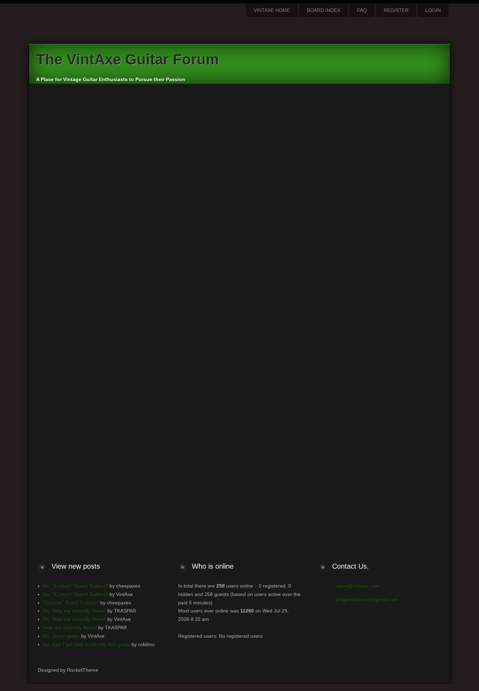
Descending (361, 378)
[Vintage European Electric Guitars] (327, 261)
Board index (161, 467)
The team (331, 466)
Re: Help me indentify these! (74, 611)
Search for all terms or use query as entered (323, 157)
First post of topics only (300, 346)
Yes (278, 306)
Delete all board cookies (369, 466)
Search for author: (165, 189)
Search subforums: (166, 306)
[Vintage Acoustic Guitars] (327, 282)
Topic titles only (291, 338)
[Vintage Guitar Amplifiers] (327, 289)
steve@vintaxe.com (357, 586)
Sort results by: (161, 376)
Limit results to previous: (173, 396)
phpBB (267, 493)
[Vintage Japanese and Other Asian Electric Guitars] (327, 268)
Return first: (157, 416)
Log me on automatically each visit (82, 360)
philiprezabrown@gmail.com (367, 599)
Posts (280, 361)
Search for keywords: (168, 142)
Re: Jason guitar (61, 636)
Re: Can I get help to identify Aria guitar (86, 644)
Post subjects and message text (309, 322)
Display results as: (165, 361)
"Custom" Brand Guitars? (71, 602)
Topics (306, 361)
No (298, 306)
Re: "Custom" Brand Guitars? (75, 586)
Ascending (324, 378)
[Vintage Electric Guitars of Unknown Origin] (327, 275)
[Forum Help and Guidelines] (327, 240)
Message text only (294, 330)
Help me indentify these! (70, 627)
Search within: (160, 322)
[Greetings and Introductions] (327, 247)
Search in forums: (164, 238)
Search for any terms (298, 165)
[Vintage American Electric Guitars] (327, 254)
